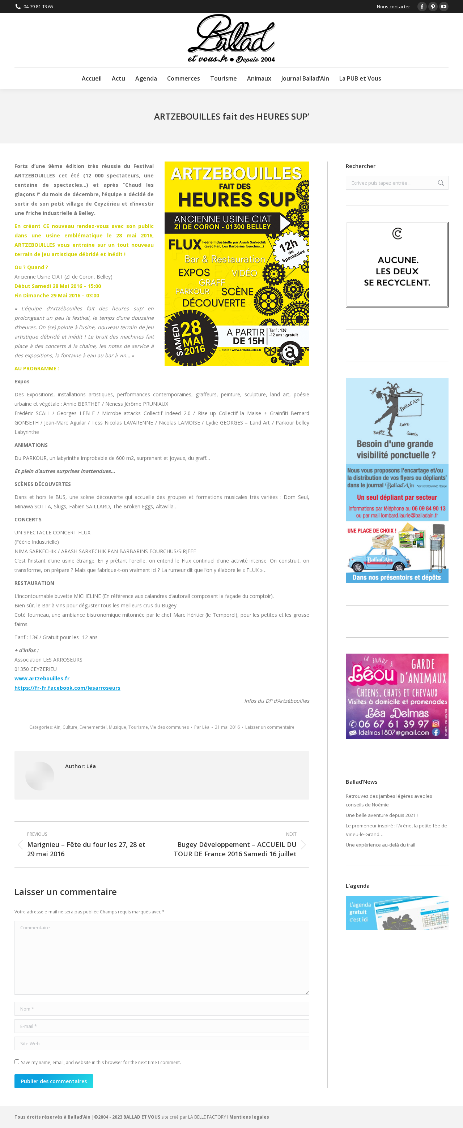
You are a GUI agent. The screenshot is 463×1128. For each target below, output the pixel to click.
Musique (117, 727)
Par (201, 727)
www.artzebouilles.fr (41, 678)
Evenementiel (93, 727)
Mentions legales (249, 1117)
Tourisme (138, 727)
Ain (57, 727)
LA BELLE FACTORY (207, 1117)
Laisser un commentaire (269, 727)
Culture (70, 727)
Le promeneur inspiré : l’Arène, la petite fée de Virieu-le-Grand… (396, 830)
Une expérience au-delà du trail (380, 844)
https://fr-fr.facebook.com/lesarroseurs (67, 687)
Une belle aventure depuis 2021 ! (382, 815)
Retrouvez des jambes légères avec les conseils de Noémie (389, 800)
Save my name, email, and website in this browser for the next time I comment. (101, 1062)
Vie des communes (169, 727)
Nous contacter (393, 6)
